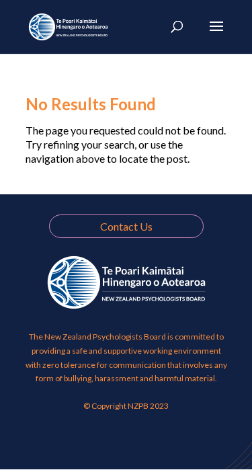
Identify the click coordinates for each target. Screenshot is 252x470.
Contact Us (126, 226)
